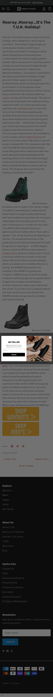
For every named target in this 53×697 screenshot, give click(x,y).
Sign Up (13, 354)
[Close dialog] (50, 337)
